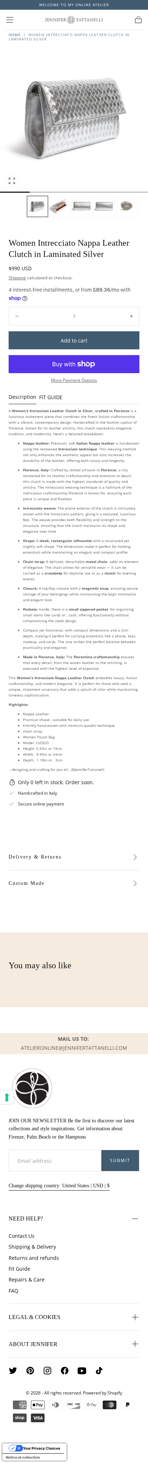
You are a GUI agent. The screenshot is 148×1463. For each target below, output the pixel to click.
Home (15, 34)
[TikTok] (99, 1371)
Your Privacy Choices (41, 1448)
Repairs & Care (27, 1279)
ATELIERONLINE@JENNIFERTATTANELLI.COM (74, 1047)
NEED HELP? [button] (26, 1218)
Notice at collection (23, 1457)
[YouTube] (82, 1371)
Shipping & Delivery (32, 1246)
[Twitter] (13, 1371)
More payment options (74, 380)
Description (22, 397)
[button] (9, 20)
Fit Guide (19, 1268)
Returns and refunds (34, 1257)
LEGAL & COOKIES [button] (34, 1317)
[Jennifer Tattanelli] (32, 1088)
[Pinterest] (30, 1371)
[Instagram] (47, 1371)
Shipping (17, 278)
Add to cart (74, 340)
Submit (120, 1160)
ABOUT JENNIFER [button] (33, 1344)
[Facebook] (65, 1371)
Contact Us (21, 1235)
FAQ (13, 1290)
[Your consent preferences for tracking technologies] (7, 1097)
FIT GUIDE (51, 398)
